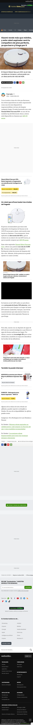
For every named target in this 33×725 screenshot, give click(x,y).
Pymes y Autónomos (22, 697)
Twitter (17, 82)
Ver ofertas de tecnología (26, 441)
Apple (3, 632)
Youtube (17, 598)
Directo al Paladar (6, 684)
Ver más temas (6, 643)
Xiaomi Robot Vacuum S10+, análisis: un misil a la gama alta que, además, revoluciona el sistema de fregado (16, 276)
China (4, 30)
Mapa (25, 30)
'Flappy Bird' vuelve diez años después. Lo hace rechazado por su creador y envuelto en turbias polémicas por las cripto (16, 359)
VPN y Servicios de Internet (23, 11)
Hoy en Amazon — (8, 398)
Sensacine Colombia (22, 712)
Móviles (19, 626)
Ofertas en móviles (7, 11)
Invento (10, 30)
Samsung (19, 632)
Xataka (3, 664)
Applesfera (4, 669)
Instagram (21, 598)
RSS (27, 598)
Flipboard (20, 82)
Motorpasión (20, 684)
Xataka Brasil (5, 709)
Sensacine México (21, 709)
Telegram (24, 598)
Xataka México (5, 707)
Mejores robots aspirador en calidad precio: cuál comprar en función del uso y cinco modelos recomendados (16, 427)
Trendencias (5, 695)
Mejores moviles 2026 (18, 575)
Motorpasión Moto (21, 687)
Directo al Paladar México (8, 714)
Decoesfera (5, 697)
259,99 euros (23, 240)
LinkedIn (6, 601)
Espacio (4, 626)
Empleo (4, 638)
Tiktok (9, 601)
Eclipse (19, 30)
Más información (25, 723)
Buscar (30, 649)
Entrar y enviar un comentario (17, 505)
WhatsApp (8, 598)
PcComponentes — (9, 192)
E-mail (23, 82)
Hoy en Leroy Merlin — (10, 189)
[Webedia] (29, 1)
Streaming (4, 623)
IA (15, 30)
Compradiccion (5, 699)
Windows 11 (20, 638)
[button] (10, 94)
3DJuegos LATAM (21, 707)
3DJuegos (19, 664)
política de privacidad (23, 590)
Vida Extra (19, 666)
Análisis (19, 623)
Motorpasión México (22, 714)
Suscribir (28, 587)
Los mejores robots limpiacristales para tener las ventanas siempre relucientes (14, 435)
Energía (4, 629)
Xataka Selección (17, 6)
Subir (27, 656)
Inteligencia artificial (7, 635)
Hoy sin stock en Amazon (8, 382)
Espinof (19, 677)
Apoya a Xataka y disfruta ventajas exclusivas (16, 611)
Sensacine (19, 674)
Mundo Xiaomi (5, 673)
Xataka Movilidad (21, 629)
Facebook (14, 82)
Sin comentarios (7, 82)
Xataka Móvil (5, 666)
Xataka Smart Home (7, 671)
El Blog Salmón (20, 695)
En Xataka (5, 272)
